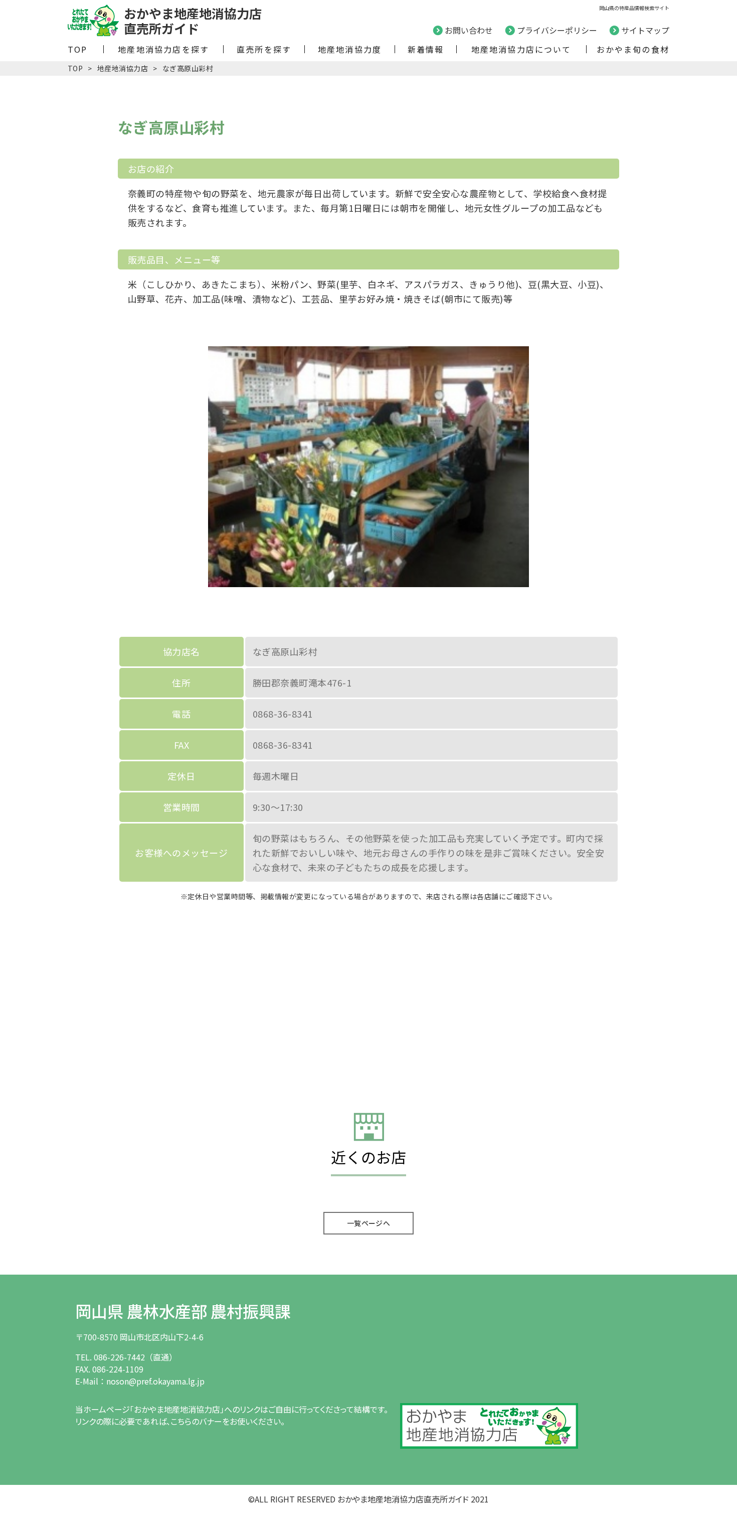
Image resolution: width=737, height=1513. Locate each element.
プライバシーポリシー (557, 30)
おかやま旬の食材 (633, 49)
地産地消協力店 (122, 68)
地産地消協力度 (350, 49)
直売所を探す (264, 49)
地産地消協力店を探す (163, 49)
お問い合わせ (469, 30)
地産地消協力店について (521, 49)
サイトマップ (645, 30)
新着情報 (426, 49)
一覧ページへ (369, 1223)
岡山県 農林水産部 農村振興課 (183, 1310)
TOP (78, 49)
